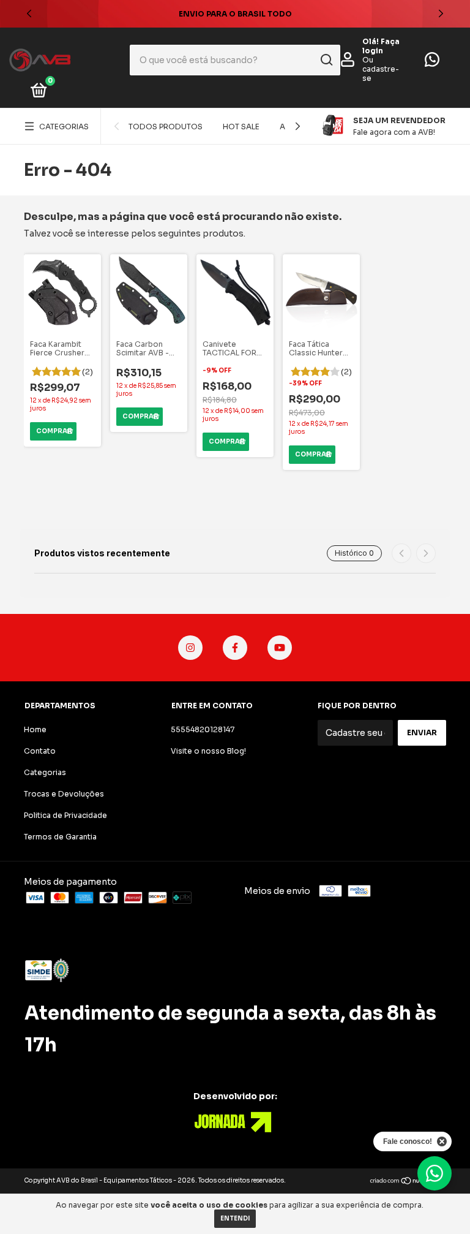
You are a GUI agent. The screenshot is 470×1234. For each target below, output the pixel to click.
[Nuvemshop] (408, 1181)
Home (35, 729)
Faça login (381, 46)
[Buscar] (326, 60)
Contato (40, 750)
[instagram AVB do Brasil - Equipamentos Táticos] (190, 647)
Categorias (64, 126)
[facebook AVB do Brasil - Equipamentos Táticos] (235, 647)
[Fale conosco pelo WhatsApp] (432, 62)
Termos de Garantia (60, 836)
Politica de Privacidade (65, 815)
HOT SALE (241, 126)
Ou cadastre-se (380, 69)
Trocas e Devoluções (64, 793)
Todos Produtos (166, 126)
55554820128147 (202, 729)
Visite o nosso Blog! (208, 750)
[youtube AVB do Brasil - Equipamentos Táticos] (279, 647)
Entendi (235, 1218)
